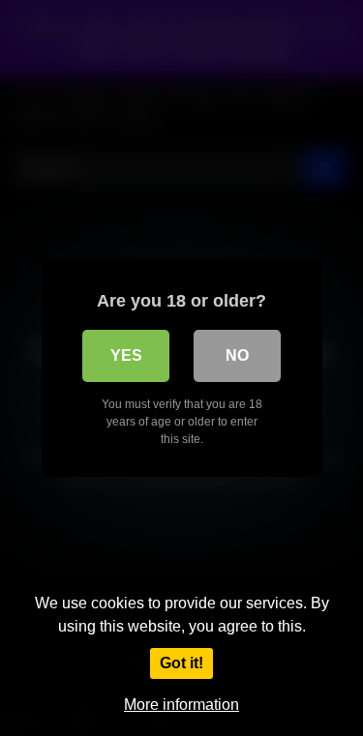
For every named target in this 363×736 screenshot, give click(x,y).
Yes (126, 355)
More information (181, 704)
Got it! (181, 663)
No (237, 355)
